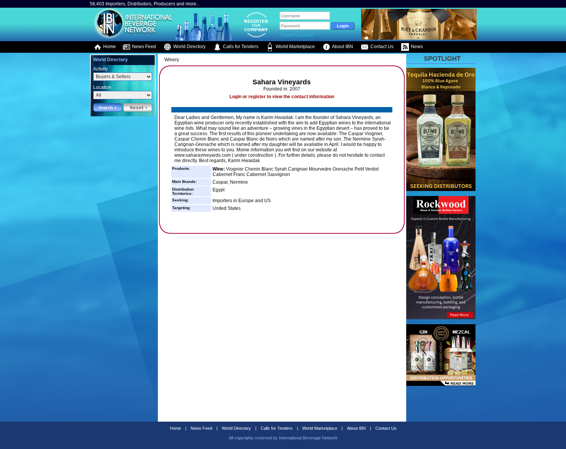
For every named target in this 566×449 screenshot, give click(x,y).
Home (109, 46)
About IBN (342, 46)
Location (102, 87)
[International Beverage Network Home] (132, 38)
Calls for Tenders (240, 46)
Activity (100, 69)
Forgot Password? (297, 35)
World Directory (189, 46)
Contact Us (381, 46)
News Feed (143, 46)
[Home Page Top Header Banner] (419, 38)
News (416, 46)
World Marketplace (295, 46)
